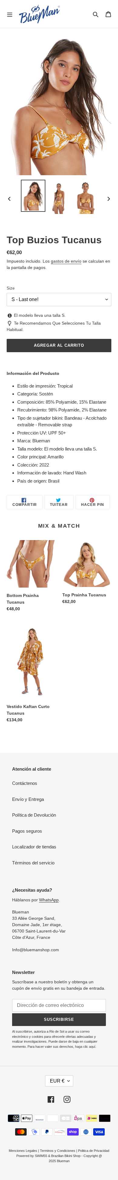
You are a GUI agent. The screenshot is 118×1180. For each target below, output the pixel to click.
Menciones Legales (23, 1150)
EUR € (57, 1080)
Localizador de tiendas (34, 846)
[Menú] (9, 14)
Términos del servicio (33, 862)
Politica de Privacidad (93, 1150)
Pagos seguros (27, 831)
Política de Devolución (34, 815)
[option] (33, 195)
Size (11, 288)
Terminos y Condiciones (57, 1150)
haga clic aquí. (85, 1046)
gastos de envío (66, 261)
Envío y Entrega (28, 799)
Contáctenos (24, 783)
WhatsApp (49, 899)
